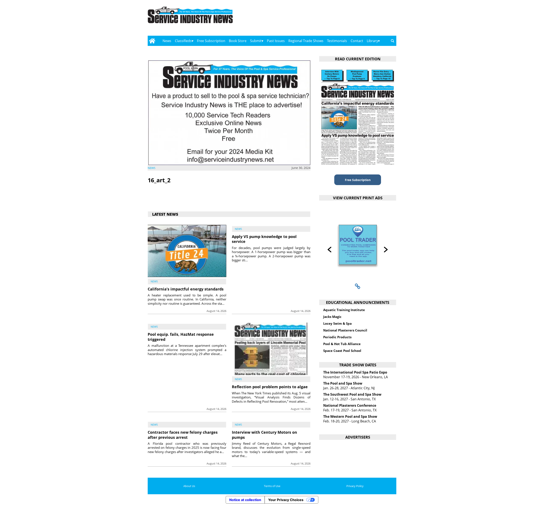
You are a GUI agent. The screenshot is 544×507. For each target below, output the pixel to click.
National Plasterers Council (345, 330)
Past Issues (276, 40)
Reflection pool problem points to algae (270, 386)
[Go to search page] (392, 41)
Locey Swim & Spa (337, 323)
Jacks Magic (332, 316)
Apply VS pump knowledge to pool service (264, 239)
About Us (189, 486)
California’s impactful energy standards (186, 289)
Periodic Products (337, 337)
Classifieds (183, 40)
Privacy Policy (355, 486)
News (167, 40)
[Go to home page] (152, 41)
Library (372, 40)
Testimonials (337, 40)
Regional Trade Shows (305, 40)
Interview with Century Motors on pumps (264, 435)
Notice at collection (245, 500)
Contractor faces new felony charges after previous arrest (183, 435)
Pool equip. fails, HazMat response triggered (181, 337)
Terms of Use (272, 486)
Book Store (237, 40)
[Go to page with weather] (359, 19)
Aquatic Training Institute (344, 310)
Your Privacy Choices (285, 500)
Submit (256, 40)
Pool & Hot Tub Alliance (342, 344)
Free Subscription (211, 40)
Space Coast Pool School (342, 350)
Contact (357, 40)
